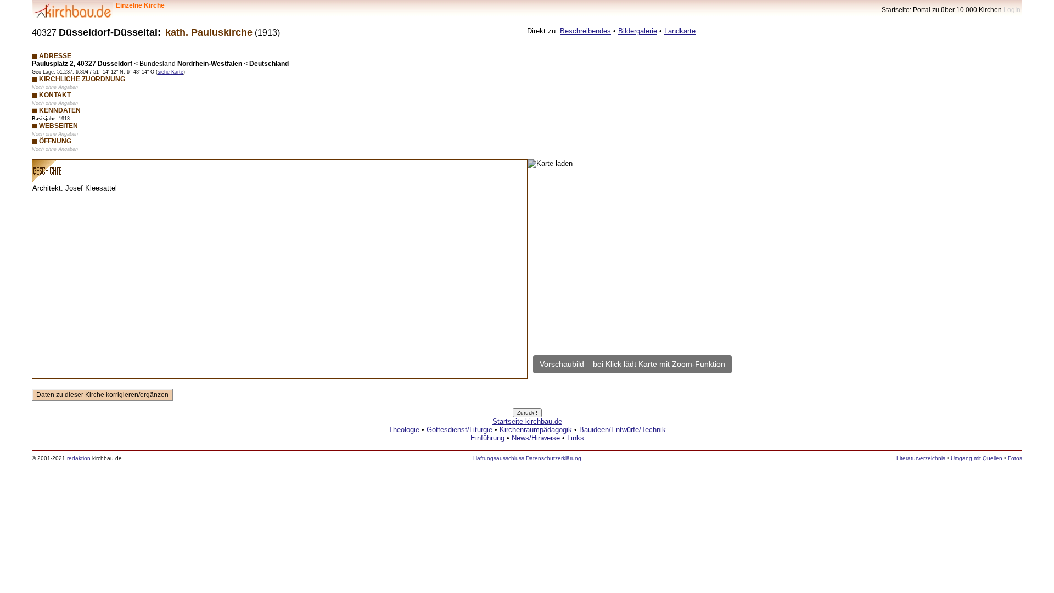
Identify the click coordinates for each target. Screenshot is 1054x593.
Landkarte (680, 31)
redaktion (79, 458)
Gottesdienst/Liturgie (459, 430)
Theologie (404, 430)
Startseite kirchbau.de (527, 421)
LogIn (1012, 9)
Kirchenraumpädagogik (536, 430)
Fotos (1015, 458)
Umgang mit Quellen (976, 458)
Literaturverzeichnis (920, 458)
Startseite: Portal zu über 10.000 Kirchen (942, 9)
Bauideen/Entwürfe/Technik (622, 430)
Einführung (487, 438)
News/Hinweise (536, 438)
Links (575, 438)
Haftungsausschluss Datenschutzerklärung (527, 458)
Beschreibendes (585, 31)
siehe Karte (170, 72)
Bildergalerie (637, 31)
